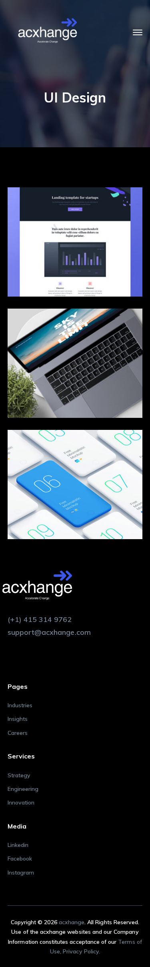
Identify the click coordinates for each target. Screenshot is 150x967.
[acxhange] (48, 31)
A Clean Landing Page (87, 239)
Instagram (21, 872)
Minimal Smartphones (87, 482)
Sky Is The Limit (87, 361)
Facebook (20, 858)
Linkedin (18, 845)
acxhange (71, 922)
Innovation (21, 802)
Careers (18, 732)
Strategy (19, 775)
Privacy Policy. (81, 951)
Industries (20, 705)
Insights (18, 718)
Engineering (23, 788)
